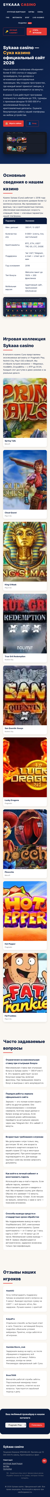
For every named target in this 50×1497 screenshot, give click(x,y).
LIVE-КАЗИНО (38, 17)
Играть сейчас (13, 123)
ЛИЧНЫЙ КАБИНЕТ (11, 31)
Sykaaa (19, 5)
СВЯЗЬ (40, 12)
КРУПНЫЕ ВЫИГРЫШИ (16, 12)
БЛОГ (27, 17)
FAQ (7, 17)
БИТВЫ (31, 12)
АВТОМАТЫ (17, 17)
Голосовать (37, 1425)
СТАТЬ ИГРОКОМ (35, 31)
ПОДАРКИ (24, 23)
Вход (32, 123)
